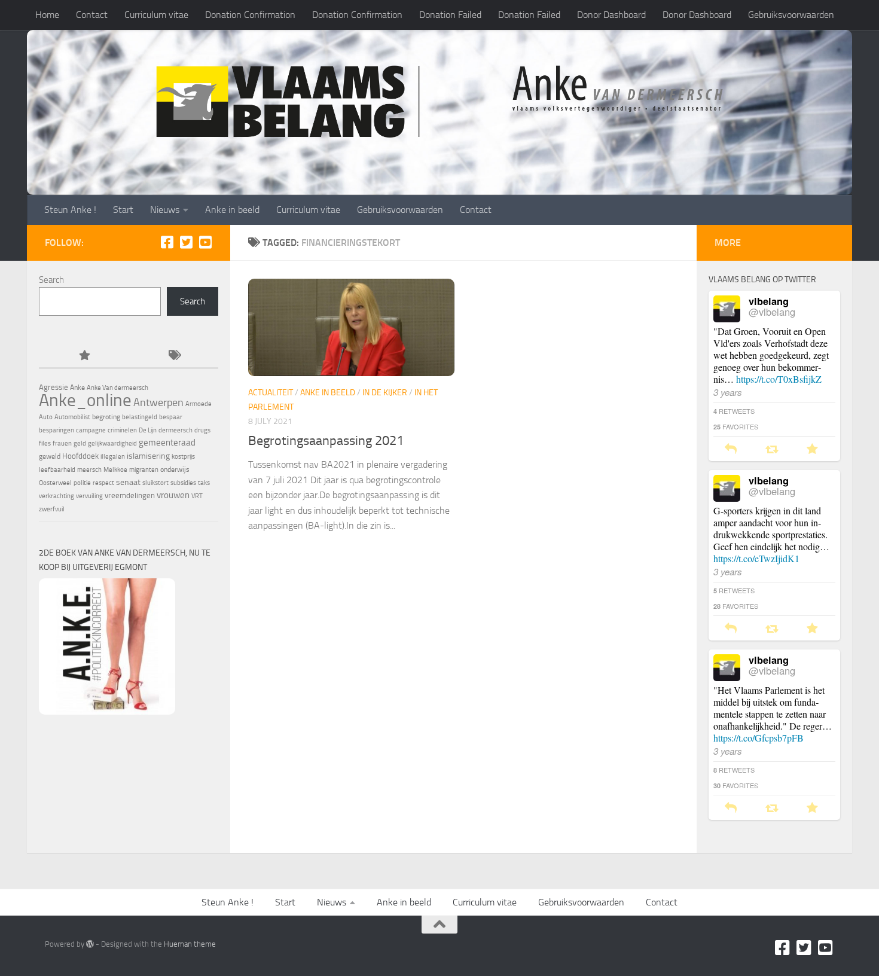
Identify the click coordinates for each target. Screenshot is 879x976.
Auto (46, 417)
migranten (143, 470)
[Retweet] (771, 449)
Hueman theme (190, 944)
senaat (128, 482)
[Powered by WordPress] (90, 944)
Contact (92, 14)
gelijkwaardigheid (112, 443)
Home (47, 14)
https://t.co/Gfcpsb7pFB (758, 737)
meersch (89, 470)
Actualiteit (270, 393)
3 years (727, 392)
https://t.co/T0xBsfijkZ (779, 379)
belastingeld (139, 417)
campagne (91, 430)
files (45, 443)
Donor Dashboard (611, 14)
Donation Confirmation (250, 14)
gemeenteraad (167, 442)
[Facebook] (167, 242)
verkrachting (56, 496)
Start (123, 209)
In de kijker (384, 393)
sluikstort (155, 483)
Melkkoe (115, 470)
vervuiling (89, 496)
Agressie (53, 387)
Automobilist (72, 417)
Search (51, 279)
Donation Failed (450, 14)
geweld (49, 456)
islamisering (148, 455)
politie (82, 483)
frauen (62, 443)
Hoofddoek (80, 456)
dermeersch (175, 430)
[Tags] (173, 356)
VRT (197, 496)
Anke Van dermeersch (117, 388)
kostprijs (183, 456)
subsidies (183, 483)
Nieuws (164, 209)
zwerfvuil (52, 509)
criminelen (122, 430)
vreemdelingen (130, 495)
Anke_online (85, 400)
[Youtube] (205, 242)
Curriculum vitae (156, 14)
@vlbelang (772, 311)
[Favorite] (812, 449)
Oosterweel (55, 483)
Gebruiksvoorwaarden (791, 14)
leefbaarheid (57, 470)
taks (204, 483)
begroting (106, 417)
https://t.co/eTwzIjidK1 (756, 558)
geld (80, 443)
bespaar (170, 417)
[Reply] (731, 449)
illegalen (112, 456)
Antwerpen (158, 402)
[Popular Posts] (84, 356)
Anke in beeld (232, 209)
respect (103, 483)
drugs (202, 430)
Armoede (198, 404)
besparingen (56, 430)
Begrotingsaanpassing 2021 (326, 441)
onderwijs (175, 469)
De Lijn (148, 430)
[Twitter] (186, 242)
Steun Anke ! (70, 209)
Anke (77, 387)
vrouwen (173, 495)
